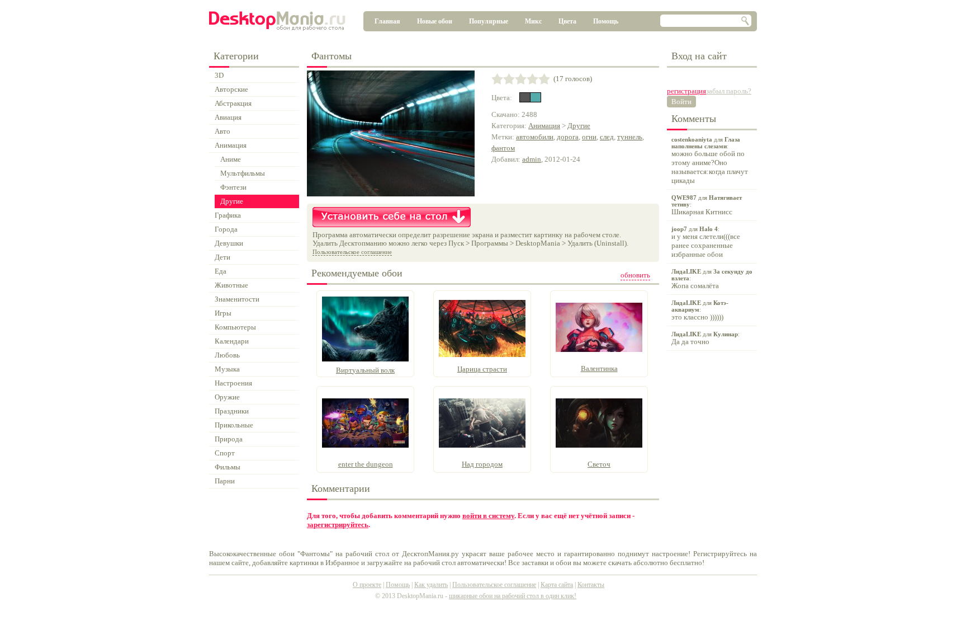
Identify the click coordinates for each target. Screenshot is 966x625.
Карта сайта (557, 585)
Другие (578, 125)
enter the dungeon (365, 464)
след (607, 137)
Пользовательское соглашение (352, 251)
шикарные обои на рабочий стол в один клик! (512, 596)
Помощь (605, 21)
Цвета (567, 21)
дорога (568, 137)
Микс (533, 21)
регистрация (686, 91)
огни (589, 137)
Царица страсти (482, 369)
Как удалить (431, 585)
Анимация (544, 125)
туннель (629, 137)
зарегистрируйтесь (337, 524)
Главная (387, 21)
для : (709, 160)
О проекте (367, 585)
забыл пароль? (728, 91)
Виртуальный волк (365, 370)
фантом (503, 148)
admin (531, 159)
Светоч (599, 464)
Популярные (488, 21)
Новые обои (434, 21)
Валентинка (599, 368)
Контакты (590, 585)
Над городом (482, 464)
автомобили (534, 137)
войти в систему (488, 515)
